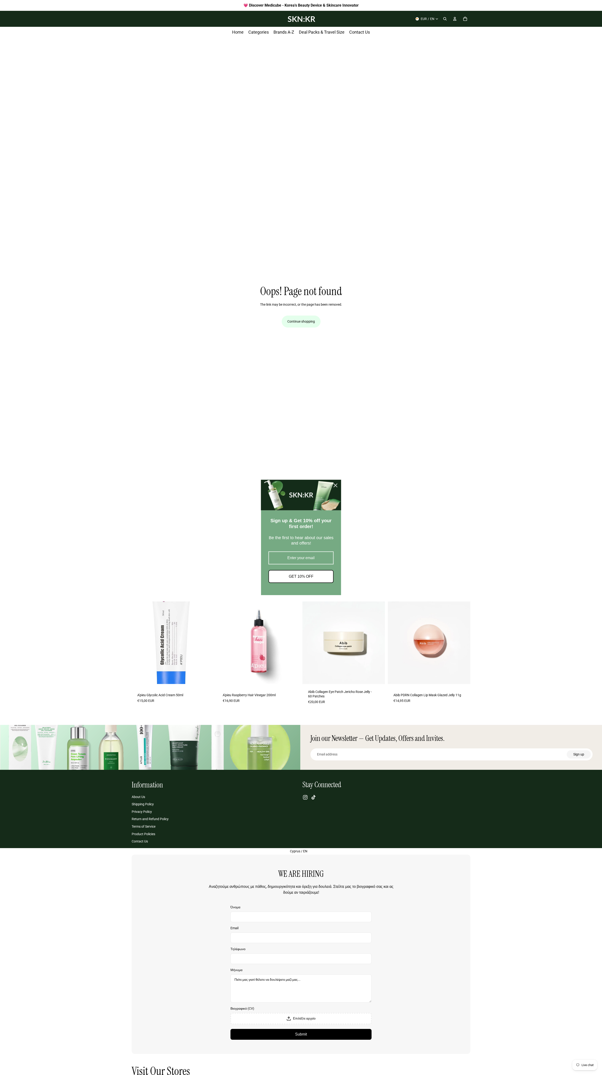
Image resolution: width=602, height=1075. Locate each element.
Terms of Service (143, 826)
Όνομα (235, 907)
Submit (301, 1034)
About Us (138, 797)
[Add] (207, 679)
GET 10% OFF (301, 577)
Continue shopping (301, 321)
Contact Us (140, 841)
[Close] (335, 485)
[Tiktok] (313, 797)
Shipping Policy (143, 804)
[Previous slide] (139, 642)
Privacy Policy (142, 812)
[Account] (455, 19)
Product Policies (143, 834)
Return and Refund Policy (150, 819)
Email (234, 928)
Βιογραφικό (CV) (242, 1008)
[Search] (445, 19)
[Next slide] (207, 642)
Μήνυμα (236, 970)
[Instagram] (305, 797)
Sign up (578, 754)
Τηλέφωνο (238, 949)
